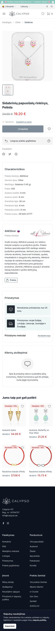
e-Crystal (34, 591)
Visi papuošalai (36, 541)
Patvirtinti (10, 626)
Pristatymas (7, 560)
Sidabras (29, 22)
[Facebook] (47, 6)
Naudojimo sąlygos (11, 591)
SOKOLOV (34, 606)
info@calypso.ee (9, 515)
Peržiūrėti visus (44, 336)
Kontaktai (6, 541)
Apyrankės (35, 556)
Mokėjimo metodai (10, 551)
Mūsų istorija (8, 582)
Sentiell (33, 601)
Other (18, 22)
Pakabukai (34, 560)
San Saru (34, 596)
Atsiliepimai (7, 587)
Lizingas (6, 556)
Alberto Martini (36, 587)
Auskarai (34, 546)
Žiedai (32, 551)
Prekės (13, 280)
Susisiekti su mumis (24, 122)
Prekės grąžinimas (10, 565)
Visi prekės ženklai (38, 582)
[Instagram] (51, 6)
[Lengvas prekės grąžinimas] (48, 141)
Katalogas (6, 22)
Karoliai (33, 565)
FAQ (4, 546)
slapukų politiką (39, 620)
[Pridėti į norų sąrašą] (22, 406)
